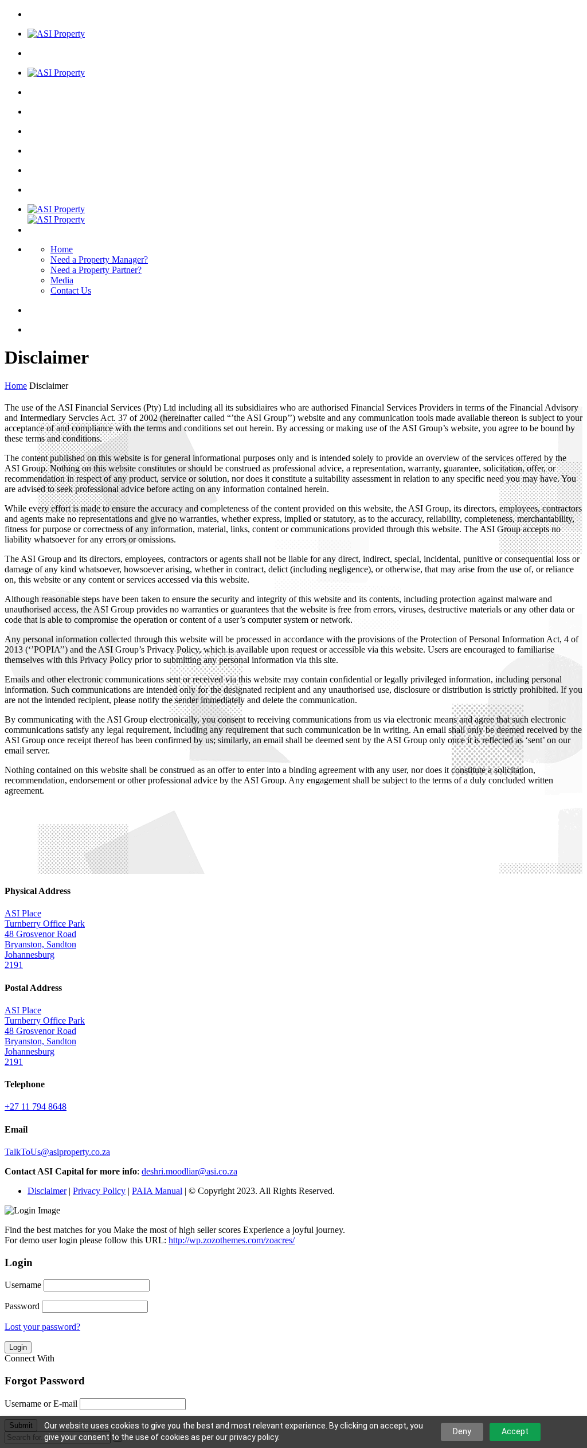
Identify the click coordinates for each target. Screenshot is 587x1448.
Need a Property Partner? (96, 270)
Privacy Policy (99, 1191)
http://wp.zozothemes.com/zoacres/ (232, 1240)
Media (61, 280)
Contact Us (70, 290)
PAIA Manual (157, 1191)
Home (61, 249)
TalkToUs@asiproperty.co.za (57, 1152)
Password (22, 1306)
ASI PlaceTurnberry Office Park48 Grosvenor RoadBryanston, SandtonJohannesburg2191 (45, 939)
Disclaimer (47, 1191)
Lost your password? (42, 1327)
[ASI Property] (56, 33)
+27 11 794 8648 (35, 1106)
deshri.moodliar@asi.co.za (189, 1171)
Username (23, 1285)
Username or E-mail (41, 1403)
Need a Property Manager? (99, 259)
